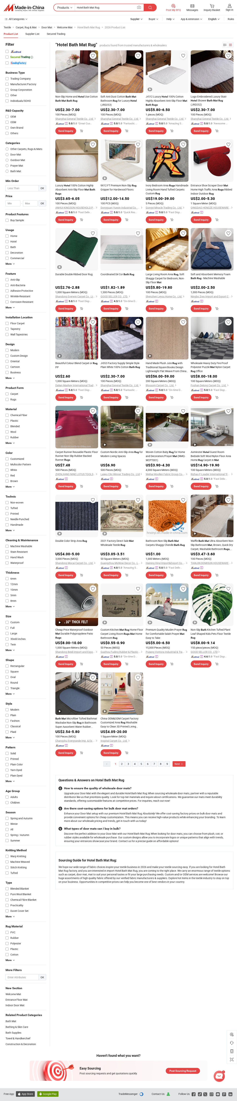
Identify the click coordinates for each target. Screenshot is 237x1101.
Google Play (48, 1094)
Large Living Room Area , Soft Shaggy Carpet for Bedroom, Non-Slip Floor (165, 278)
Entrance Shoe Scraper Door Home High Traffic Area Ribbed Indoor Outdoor (211, 189)
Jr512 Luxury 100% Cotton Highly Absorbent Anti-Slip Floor (166, 100)
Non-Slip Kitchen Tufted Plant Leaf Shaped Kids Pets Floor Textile (211, 633)
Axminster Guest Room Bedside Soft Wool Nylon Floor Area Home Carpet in (211, 456)
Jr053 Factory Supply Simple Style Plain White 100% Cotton (120, 365)
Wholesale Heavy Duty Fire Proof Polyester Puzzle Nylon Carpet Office (210, 367)
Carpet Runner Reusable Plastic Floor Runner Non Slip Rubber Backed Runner (76, 455)
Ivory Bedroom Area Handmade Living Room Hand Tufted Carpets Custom (167, 189)
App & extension (190, 19)
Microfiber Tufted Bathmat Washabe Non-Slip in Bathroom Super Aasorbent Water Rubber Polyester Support (76, 723)
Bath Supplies (13, 1032)
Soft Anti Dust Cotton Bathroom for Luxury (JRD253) (119, 100)
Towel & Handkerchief (18, 1038)
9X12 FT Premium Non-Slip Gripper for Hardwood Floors (118, 187)
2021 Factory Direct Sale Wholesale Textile (117, 543)
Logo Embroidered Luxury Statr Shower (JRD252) (209, 100)
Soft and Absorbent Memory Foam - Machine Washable (210, 276)
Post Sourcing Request (182, 1070)
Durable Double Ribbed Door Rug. (74, 274)
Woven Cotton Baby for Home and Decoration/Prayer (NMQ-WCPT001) (165, 456)
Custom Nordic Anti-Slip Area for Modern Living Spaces (122, 454)
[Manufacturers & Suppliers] (24, 7)
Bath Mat (11, 1021)
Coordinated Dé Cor (117, 274)
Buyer (152, 19)
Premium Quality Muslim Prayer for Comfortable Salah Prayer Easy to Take (166, 634)
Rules (231, 19)
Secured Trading (56, 34)
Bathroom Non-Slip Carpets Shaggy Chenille (165, 543)
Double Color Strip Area (71, 541)
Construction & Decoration (21, 1044)
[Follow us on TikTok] (200, 1094)
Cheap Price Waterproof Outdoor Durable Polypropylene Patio (74, 633)
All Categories (16, 19)
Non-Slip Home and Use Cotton (76, 98)
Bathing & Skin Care (17, 1027)
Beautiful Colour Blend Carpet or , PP (76, 365)
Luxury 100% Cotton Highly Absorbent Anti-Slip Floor (75, 189)
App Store (25, 1094)
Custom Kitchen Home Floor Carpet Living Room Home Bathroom (122, 634)
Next (178, 764)
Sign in (229, 9)
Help (169, 19)
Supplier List (32, 34)
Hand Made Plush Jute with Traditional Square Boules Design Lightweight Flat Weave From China (166, 367)
